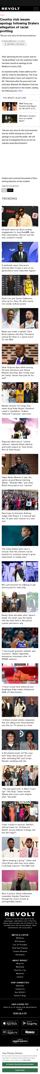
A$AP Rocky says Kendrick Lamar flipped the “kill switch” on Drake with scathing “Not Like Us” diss (28, 108)
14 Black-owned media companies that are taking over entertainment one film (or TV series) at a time (18, 723)
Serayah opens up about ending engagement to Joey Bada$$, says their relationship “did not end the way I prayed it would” (18, 233)
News (2, 15)
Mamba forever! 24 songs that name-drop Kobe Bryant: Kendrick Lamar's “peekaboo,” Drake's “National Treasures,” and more (18, 409)
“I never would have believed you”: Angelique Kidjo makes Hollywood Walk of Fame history (18, 689)
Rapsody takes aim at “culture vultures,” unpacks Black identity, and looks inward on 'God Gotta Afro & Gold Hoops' (17, 445)
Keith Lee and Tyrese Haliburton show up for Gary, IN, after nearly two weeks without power (17, 301)
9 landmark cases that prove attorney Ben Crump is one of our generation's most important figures (19, 268)
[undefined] (9, 106)
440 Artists (20, 955)
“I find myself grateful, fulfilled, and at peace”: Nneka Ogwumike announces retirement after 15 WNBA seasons (18, 655)
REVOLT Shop (20, 996)
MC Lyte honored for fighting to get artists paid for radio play (19, 586)
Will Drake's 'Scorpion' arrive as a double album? (27, 118)
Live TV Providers (20, 945)
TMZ (19, 91)
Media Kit (20, 973)
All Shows (20, 938)
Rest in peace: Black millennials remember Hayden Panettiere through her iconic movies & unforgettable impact (17, 897)
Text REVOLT (20, 992)
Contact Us (20, 989)
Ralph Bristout (10, 41)
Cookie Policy (26, 1060)
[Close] (37, 1049)
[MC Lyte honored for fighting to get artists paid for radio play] (20, 571)
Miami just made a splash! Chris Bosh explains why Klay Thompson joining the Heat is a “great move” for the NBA (18, 335)
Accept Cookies (20, 1070)
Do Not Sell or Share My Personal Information (20, 1064)
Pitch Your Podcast (20, 948)
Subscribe (20, 985)
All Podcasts (20, 941)
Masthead (20, 967)
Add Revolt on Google (16, 44)
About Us (20, 963)
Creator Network (20, 951)
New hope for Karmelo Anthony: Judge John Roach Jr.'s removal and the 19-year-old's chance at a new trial (18, 517)
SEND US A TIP (20, 1013)
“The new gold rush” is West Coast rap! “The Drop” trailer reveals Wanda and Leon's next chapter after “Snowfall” (18, 793)
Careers (20, 977)
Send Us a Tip (20, 970)
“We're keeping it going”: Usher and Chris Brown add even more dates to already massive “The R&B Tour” (19, 863)
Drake (10, 190)
